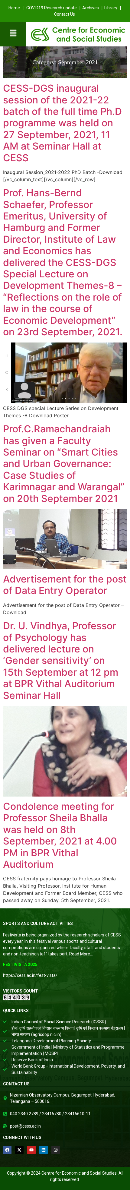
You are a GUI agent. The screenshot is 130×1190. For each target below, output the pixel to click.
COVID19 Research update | (53, 7)
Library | (113, 7)
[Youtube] (31, 1150)
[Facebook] (7, 1150)
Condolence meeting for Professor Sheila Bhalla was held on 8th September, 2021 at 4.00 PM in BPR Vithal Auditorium (60, 835)
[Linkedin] (43, 1150)
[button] (13, 33)
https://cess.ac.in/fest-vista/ (30, 975)
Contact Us (65, 14)
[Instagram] (55, 1150)
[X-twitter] (19, 1150)
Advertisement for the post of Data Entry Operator (65, 584)
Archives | (93, 7)
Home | (16, 7)
